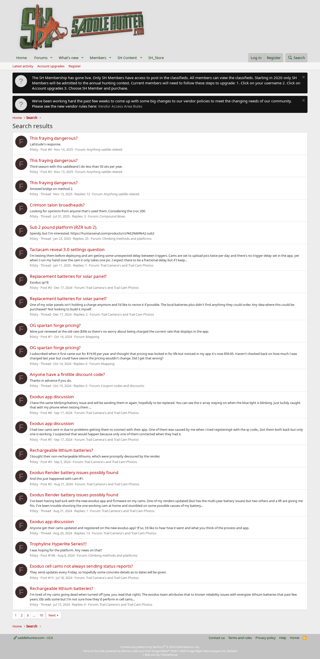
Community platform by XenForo (160, 647)
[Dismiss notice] (303, 77)
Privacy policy (266, 637)
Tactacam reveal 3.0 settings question (67, 249)
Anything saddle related (104, 149)
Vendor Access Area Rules (120, 106)
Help (282, 637)
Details (232, 651)
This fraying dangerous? (54, 138)
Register (74, 66)
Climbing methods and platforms (127, 238)
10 (41, 615)
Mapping (92, 336)
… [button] (34, 615)
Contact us (217, 637)
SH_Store (156, 57)
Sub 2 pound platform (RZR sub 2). (64, 227)
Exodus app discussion (52, 396)
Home (21, 57)
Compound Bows (112, 216)
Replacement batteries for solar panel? (68, 276)
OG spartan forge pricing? (55, 325)
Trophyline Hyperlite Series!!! (58, 544)
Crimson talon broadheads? (57, 205)
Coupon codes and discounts (122, 385)
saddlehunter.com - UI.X (35, 637)
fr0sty (34, 149)
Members (98, 57)
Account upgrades (50, 66)
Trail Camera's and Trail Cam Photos (126, 265)
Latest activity (22, 66)
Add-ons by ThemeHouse (161, 654)
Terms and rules (240, 637)
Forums (41, 57)
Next (52, 615)
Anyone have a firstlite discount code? (67, 374)
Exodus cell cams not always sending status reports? (81, 566)
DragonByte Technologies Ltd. (206, 651)
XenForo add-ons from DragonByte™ (146, 651)
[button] (51, 57)
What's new (68, 57)
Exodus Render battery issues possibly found (74, 472)
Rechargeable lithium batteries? (61, 450)
